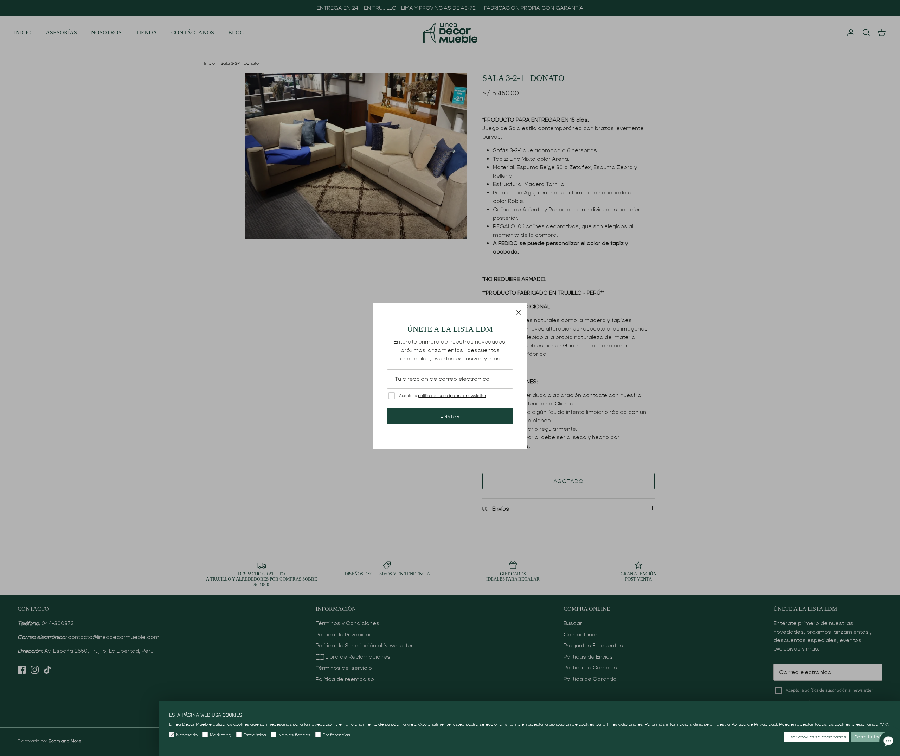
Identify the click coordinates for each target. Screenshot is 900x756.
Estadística (254, 734)
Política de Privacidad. (754, 724)
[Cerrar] (518, 312)
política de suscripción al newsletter (452, 395)
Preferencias (336, 734)
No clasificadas (294, 734)
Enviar (450, 416)
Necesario (187, 734)
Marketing (220, 734)
